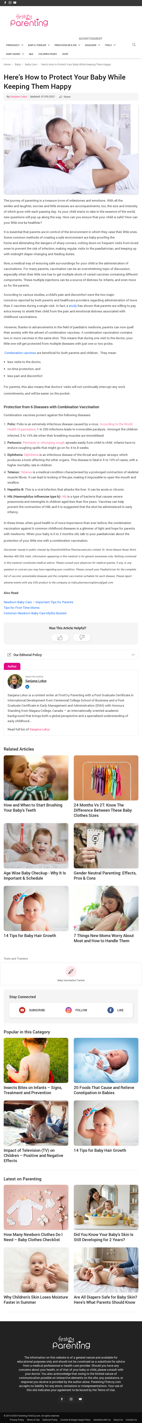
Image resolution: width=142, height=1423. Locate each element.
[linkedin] (28, 687)
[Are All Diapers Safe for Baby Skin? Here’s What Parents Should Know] (106, 1269)
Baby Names (13, 53)
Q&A (31, 53)
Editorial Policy (50, 1419)
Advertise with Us (102, 1419)
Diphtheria (31, 455)
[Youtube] (14, 3)
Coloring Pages (47, 53)
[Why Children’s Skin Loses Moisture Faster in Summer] (36, 1269)
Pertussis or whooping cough (44, 442)
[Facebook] (5, 3)
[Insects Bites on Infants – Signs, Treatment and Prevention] (36, 1060)
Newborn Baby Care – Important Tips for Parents (38, 602)
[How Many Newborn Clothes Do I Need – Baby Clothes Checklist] (36, 1207)
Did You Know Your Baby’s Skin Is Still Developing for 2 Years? (103, 1237)
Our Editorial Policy (27, 655)
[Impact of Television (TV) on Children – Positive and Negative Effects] (36, 1122)
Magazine (90, 45)
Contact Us (131, 1419)
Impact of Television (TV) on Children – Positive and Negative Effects (33, 1155)
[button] (133, 45)
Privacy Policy (17, 1419)
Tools (108, 45)
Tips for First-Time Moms (22, 607)
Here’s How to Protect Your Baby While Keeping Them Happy (65, 81)
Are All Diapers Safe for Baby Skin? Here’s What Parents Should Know (105, 1299)
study (73, 306)
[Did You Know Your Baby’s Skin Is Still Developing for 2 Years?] (106, 1207)
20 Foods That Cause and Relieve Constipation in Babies (104, 1090)
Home (7, 64)
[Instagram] (10, 3)
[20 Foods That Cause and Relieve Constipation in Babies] (106, 1060)
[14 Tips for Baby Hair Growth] (106, 1122)
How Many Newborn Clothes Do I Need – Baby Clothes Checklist (33, 1237)
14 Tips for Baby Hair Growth (100, 1150)
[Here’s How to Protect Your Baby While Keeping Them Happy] (71, 149)
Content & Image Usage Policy (75, 1419)
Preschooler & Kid (66, 45)
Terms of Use (33, 1419)
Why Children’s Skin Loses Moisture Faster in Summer (36, 1299)
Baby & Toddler (37, 45)
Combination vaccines (20, 353)
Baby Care (31, 64)
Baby (18, 64)
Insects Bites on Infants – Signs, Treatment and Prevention (33, 1090)
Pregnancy (13, 45)
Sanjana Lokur (18, 96)
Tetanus (26, 472)
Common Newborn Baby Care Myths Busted (35, 613)
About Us (118, 1419)
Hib (64, 496)
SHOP (65, 53)
